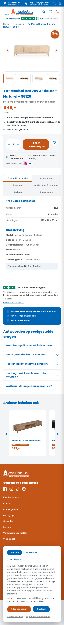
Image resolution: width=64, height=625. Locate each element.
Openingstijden (11, 509)
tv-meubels (18, 24)
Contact (7, 503)
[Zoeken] (43, 11)
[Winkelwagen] (57, 11)
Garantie (8, 521)
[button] (32, 50)
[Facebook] (5, 489)
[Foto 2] (24, 78)
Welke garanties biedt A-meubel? (26, 354)
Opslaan (41, 609)
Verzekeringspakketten (15, 533)
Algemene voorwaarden (38, 616)
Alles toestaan (19, 609)
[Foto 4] (53, 78)
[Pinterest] (24, 489)
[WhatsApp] (60, 3)
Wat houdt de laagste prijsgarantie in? (29, 386)
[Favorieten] (50, 11)
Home (6, 24)
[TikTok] (17, 489)
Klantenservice (11, 497)
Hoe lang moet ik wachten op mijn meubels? (26, 375)
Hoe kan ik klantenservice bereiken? (27, 363)
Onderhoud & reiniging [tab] (46, 185)
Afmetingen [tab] (46, 178)
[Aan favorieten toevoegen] (54, 142)
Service (7, 527)
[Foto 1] (9, 78)
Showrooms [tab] (46, 192)
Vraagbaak (9, 539)
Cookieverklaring (15, 616)
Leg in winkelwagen (37, 144)
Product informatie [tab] (18, 178)
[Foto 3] (38, 78)
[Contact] (54, 3)
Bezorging (8, 515)
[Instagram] (11, 489)
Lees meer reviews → (13, 302)
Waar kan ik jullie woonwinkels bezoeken (30, 345)
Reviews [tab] (18, 192)
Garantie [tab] (17, 185)
